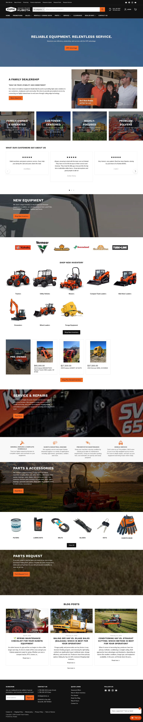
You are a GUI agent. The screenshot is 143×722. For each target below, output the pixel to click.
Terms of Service (50, 712)
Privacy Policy (39, 712)
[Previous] (7, 171)
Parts (57, 15)
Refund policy (29, 712)
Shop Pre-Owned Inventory (71, 380)
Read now (26, 658)
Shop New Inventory (71, 332)
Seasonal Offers (76, 690)
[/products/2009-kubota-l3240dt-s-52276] (71, 351)
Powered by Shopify (11, 716)
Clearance (77, 15)
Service (66, 15)
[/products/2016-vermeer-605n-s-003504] (98, 351)
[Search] (102, 9)
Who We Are (9, 2)
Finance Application (35, 2)
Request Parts (57, 2)
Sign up (29, 698)
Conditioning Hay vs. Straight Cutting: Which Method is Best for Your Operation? (116, 641)
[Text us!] (135, 718)
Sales (27, 15)
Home (8, 15)
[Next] (135, 171)
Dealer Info (90, 15)
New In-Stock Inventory (78, 692)
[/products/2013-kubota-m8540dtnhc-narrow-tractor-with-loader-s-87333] (45, 351)
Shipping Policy (18, 712)
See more (70, 668)
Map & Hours (17, 2)
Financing (25, 2)
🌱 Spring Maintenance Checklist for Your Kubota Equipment (27, 641)
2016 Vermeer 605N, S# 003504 (97, 368)
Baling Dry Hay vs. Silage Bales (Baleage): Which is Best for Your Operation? (72, 641)
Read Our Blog (75, 698)
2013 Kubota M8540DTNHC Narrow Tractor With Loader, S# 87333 (44, 370)
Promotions (17, 15)
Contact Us (102, 15)
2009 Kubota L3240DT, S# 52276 (71, 368)
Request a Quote (47, 2)
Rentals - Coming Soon (43, 15)
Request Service (67, 2)
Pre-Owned (74, 695)
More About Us (16, 98)
